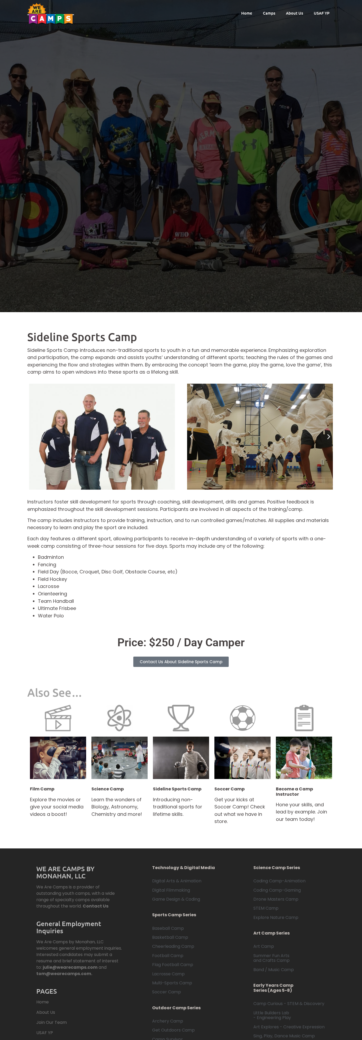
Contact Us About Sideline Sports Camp (181, 662)
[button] (191, 436)
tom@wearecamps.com (63, 974)
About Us (294, 13)
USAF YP (321, 13)
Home (246, 13)
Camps (269, 13)
